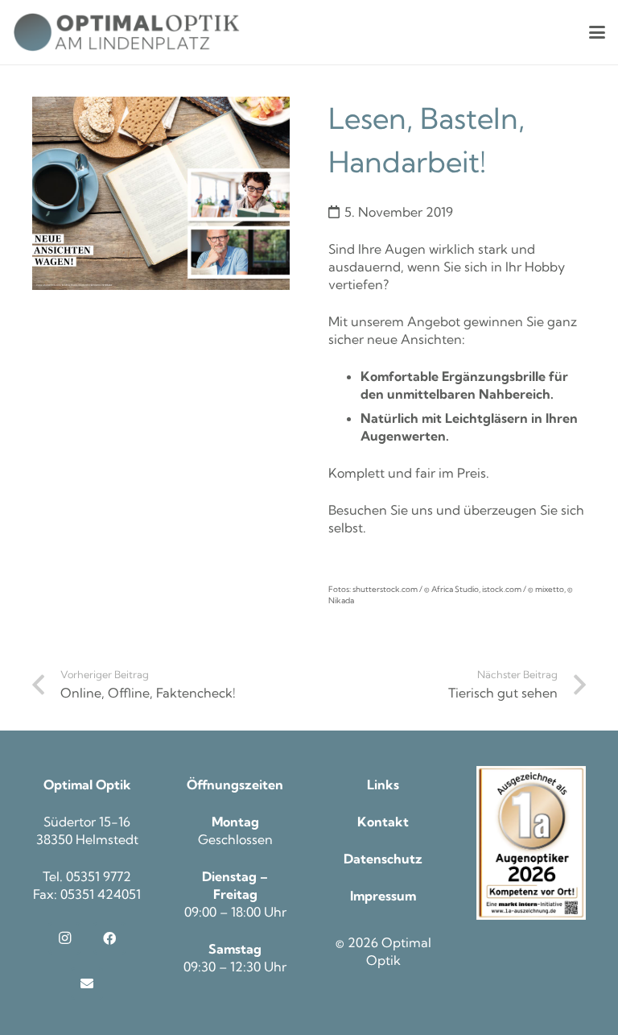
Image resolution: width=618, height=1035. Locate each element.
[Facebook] (109, 938)
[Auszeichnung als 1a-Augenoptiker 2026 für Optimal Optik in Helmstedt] (531, 843)
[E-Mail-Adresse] (87, 983)
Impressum (383, 896)
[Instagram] (64, 938)
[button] (597, 32)
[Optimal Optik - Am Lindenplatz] (127, 32)
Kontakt (383, 822)
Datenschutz (383, 859)
